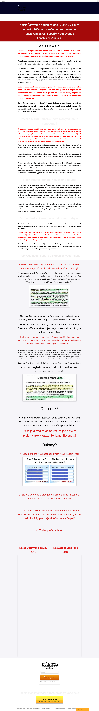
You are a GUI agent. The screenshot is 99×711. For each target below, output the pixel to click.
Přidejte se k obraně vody (60, 708)
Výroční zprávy (28, 16)
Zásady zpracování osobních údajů (74, 708)
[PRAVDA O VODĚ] (22, 7)
